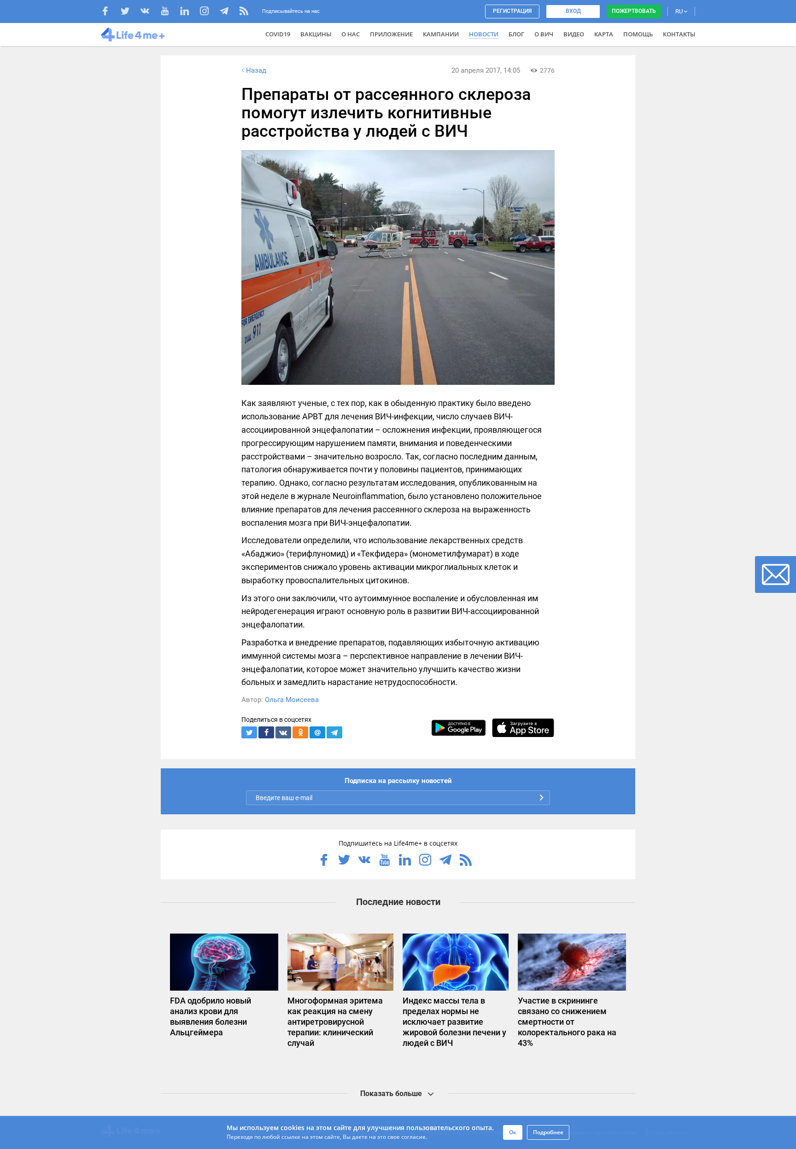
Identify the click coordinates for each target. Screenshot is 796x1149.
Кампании (441, 34)
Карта (603, 34)
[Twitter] (130, 12)
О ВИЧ (543, 34)
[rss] (244, 12)
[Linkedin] (189, 12)
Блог (516, 34)
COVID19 (277, 34)
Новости (483, 34)
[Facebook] (110, 12)
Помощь (638, 34)
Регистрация (512, 11)
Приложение (391, 34)
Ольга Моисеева (292, 700)
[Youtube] (169, 12)
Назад (256, 70)
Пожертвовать (634, 11)
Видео (573, 34)
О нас (350, 34)
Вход (573, 11)
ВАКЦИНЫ (315, 34)
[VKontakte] (149, 12)
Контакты (679, 34)
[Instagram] (209, 12)
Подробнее (548, 1132)
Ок (512, 1132)
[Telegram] (229, 12)
